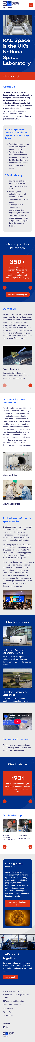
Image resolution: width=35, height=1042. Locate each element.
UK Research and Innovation (13, 1001)
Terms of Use (8, 1016)
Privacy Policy (8, 1012)
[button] (5, 288)
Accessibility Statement (12, 1005)
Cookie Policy (8, 1008)
